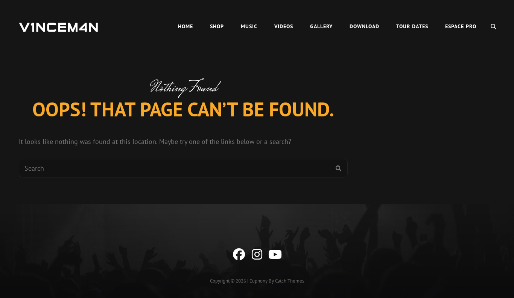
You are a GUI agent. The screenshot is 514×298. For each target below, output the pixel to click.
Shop (217, 26)
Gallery (321, 26)
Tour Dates (412, 26)
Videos (283, 26)
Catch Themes (289, 281)
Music (249, 26)
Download (364, 26)
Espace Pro (460, 26)
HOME (185, 26)
